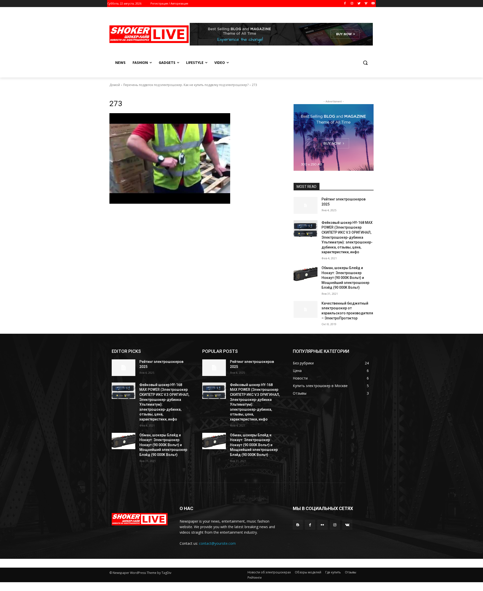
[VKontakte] (347, 525)
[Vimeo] (366, 4)
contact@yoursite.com (217, 543)
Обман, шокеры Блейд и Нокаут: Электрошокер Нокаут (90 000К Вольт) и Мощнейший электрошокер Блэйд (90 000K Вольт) (345, 277)
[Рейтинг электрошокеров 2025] (305, 205)
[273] (195, 158)
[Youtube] (373, 4)
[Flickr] (322, 525)
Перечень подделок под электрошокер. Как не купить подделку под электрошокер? (186, 85)
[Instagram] (352, 4)
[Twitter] (359, 4)
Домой (114, 85)
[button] (365, 63)
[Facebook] (345, 4)
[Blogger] (298, 525)
